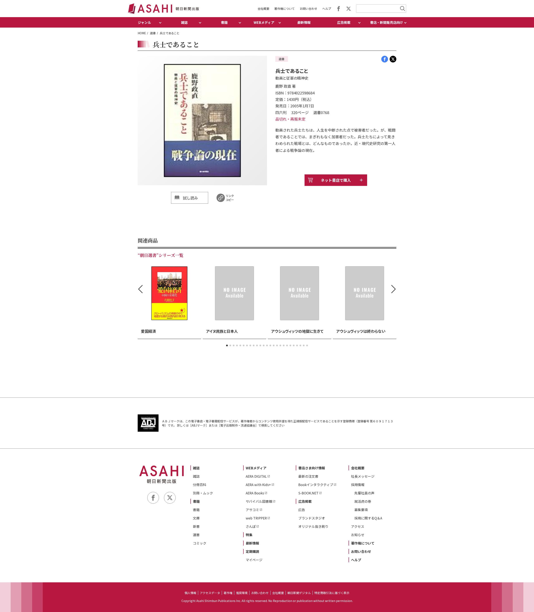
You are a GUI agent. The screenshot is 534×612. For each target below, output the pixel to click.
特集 (249, 534)
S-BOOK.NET (308, 492)
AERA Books (255, 492)
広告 (301, 509)
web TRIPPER (256, 518)
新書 (196, 526)
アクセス (357, 526)
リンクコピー (230, 198)
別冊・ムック (203, 492)
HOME (142, 33)
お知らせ (357, 534)
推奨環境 (242, 593)
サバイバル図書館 (259, 501)
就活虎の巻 (362, 501)
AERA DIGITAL (256, 476)
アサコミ (252, 509)
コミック (199, 543)
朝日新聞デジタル (299, 593)
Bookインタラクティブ (315, 484)
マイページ (254, 559)
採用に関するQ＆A (368, 518)
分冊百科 (199, 484)
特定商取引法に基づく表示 (331, 593)
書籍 (196, 501)
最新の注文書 (308, 476)
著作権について (284, 8)
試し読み (190, 198)
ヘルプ (326, 8)
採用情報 (357, 484)
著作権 (228, 593)
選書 (153, 33)
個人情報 (190, 593)
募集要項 (361, 509)
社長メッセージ (362, 476)
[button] (227, 345)
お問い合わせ (308, 8)
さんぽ (251, 526)
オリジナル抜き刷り (313, 526)
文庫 (196, 518)
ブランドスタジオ (311, 518)
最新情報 (304, 22)
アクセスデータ (210, 593)
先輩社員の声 (364, 492)
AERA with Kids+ (258, 484)
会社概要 (263, 8)
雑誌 (196, 467)
